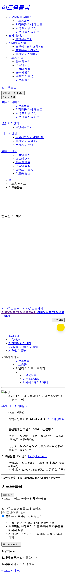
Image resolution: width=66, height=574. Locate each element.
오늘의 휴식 (22, 72)
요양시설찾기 (16, 35)
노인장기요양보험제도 (29, 46)
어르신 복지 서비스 (27, 31)
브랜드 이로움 (24, 76)
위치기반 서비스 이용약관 (24, 346)
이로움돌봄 (22, 20)
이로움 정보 (15, 57)
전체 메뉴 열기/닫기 (13, 93)
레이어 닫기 (9, 97)
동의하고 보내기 (11, 544)
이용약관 (14, 339)
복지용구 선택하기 (27, 53)
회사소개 (14, 335)
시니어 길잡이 (17, 42)
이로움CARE (31, 378)
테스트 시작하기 (11, 570)
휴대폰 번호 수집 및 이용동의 (24, 516)
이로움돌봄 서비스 (20, 16)
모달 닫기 (8, 494)
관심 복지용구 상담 (27, 28)
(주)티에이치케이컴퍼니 (16, 406)
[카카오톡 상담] (61, 327)
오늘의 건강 (22, 65)
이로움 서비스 (10, 102)
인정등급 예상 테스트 (28, 24)
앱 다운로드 (8, 87)
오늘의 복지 (22, 61)
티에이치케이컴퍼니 (35, 382)
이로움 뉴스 (22, 79)
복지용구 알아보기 (27, 50)
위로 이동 (58, 320)
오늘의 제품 (22, 68)
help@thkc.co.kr (37, 456)
